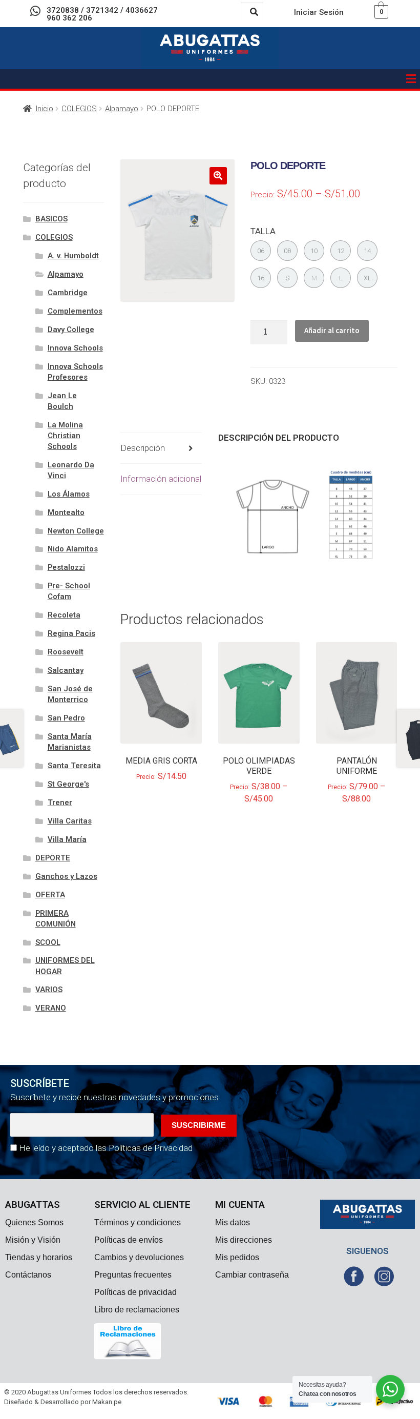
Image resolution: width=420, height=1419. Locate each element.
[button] (411, 79)
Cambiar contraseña (252, 1274)
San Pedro (66, 718)
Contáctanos (28, 1274)
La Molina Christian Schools (65, 435)
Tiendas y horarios (38, 1257)
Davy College (71, 329)
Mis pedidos (237, 1257)
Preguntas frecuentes (133, 1274)
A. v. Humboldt (73, 255)
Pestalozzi (66, 567)
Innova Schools (75, 348)
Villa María (67, 839)
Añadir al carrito (332, 330)
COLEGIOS (79, 108)
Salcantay (65, 670)
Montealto (66, 512)
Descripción (142, 448)
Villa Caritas (70, 821)
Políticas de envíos (128, 1240)
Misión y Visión (32, 1240)
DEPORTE (52, 857)
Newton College (76, 531)
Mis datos (232, 1222)
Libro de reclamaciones (136, 1309)
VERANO (50, 1008)
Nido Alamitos (73, 548)
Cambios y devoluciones (139, 1257)
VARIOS (48, 989)
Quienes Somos (34, 1222)
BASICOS (51, 218)
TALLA (263, 231)
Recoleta (64, 615)
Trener (60, 802)
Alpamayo (121, 108)
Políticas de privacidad (135, 1292)
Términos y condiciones (137, 1222)
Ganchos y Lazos (66, 876)
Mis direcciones (243, 1240)
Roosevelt (65, 651)
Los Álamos (69, 494)
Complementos (75, 311)
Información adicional (160, 479)
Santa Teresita (74, 765)
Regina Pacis (71, 633)
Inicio (44, 108)
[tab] (161, 448)
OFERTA (50, 894)
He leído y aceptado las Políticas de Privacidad (106, 1148)
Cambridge (68, 292)
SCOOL (47, 942)
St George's (68, 784)
